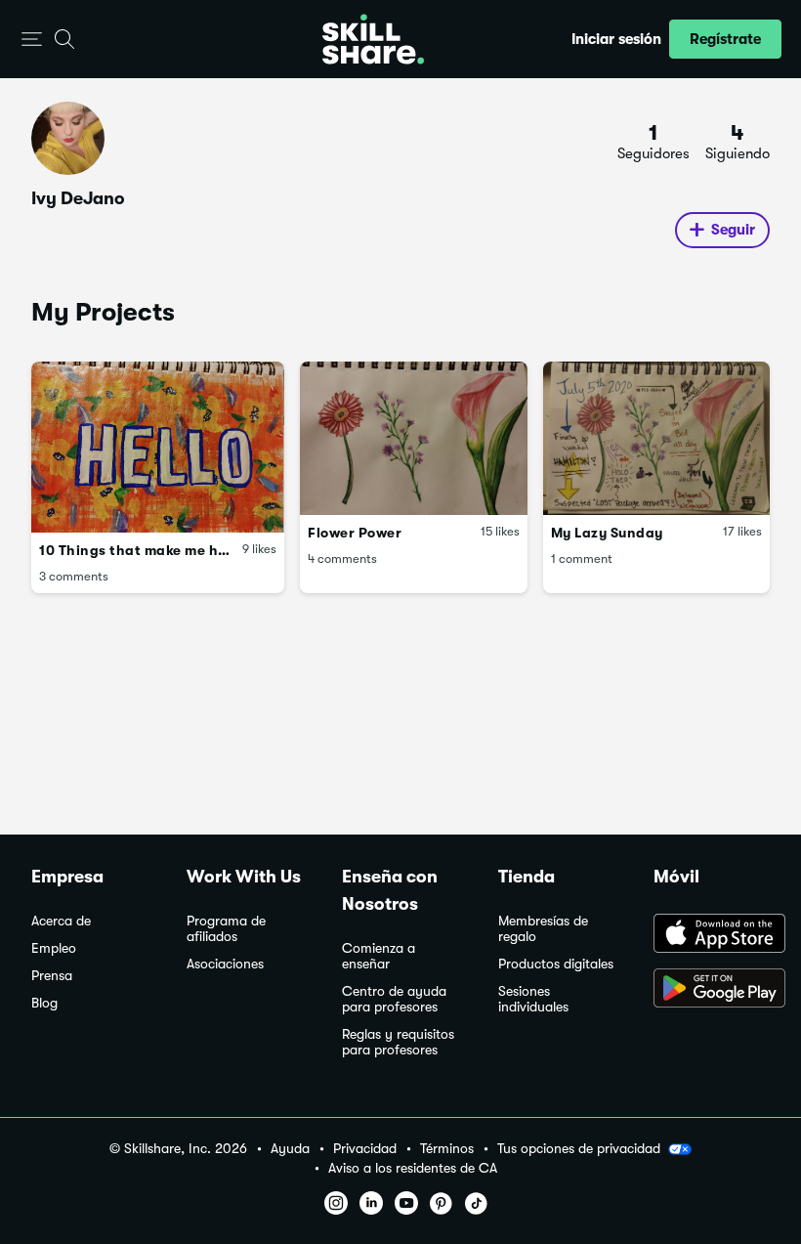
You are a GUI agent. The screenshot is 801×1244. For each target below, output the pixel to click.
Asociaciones (225, 964)
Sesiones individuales (533, 999)
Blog (44, 1003)
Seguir (733, 229)
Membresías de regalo (543, 929)
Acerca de (61, 921)
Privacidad (365, 1148)
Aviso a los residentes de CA (412, 1168)
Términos (447, 1148)
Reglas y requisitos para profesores (398, 1042)
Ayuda (290, 1148)
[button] (32, 39)
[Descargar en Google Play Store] (711, 989)
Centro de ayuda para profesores (394, 999)
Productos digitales (555, 964)
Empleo (53, 948)
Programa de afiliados (226, 929)
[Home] (373, 39)
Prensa (51, 975)
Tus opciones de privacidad (578, 1148)
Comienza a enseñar (378, 956)
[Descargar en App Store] (711, 935)
